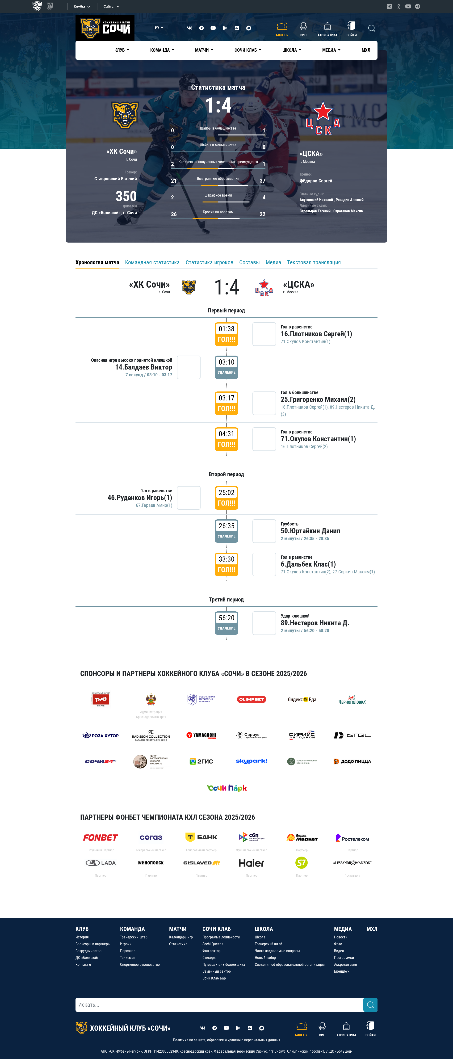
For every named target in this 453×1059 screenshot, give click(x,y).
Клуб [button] (120, 50)
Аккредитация (345, 964)
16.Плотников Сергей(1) (316, 334)
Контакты (83, 964)
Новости (340, 937)
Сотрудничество (88, 951)
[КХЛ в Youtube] (408, 6)
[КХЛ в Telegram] (417, 6)
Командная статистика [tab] (152, 262)
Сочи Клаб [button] (246, 50)
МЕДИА (343, 929)
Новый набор (265, 957)
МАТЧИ (178, 929)
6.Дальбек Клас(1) (308, 564)
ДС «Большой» (87, 957)
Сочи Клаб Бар (214, 978)
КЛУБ (82, 929)
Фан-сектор (211, 951)
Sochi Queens (212, 944)
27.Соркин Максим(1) (353, 572)
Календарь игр (181, 937)
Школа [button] (290, 50)
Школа (260, 937)
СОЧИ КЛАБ (216, 929)
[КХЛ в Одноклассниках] (398, 6)
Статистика (178, 944)
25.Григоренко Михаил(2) (318, 399)
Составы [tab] (249, 262)
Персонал (127, 951)
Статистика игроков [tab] (209, 262)
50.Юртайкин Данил (310, 531)
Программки (344, 957)
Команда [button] (160, 50)
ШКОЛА (264, 929)
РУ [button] (157, 28)
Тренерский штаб (133, 937)
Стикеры (209, 957)
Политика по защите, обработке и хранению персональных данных (226, 1040)
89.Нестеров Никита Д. (315, 623)
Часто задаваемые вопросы (277, 951)
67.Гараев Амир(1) (154, 505)
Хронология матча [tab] (97, 262)
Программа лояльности (221, 937)
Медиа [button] (329, 50)
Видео (339, 951)
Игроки (125, 944)
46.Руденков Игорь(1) (140, 497)
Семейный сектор (216, 971)
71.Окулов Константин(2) (305, 572)
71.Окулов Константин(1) (305, 341)
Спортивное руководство (140, 964)
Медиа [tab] (273, 262)
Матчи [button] (202, 50)
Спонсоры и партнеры (93, 944)
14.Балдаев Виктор (143, 367)
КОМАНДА (132, 929)
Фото (338, 944)
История (82, 937)
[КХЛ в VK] (389, 6)
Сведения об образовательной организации (290, 964)
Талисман (127, 957)
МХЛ (366, 50)
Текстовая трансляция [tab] (314, 262)
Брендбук (341, 971)
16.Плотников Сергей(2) (304, 446)
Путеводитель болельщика (223, 964)
